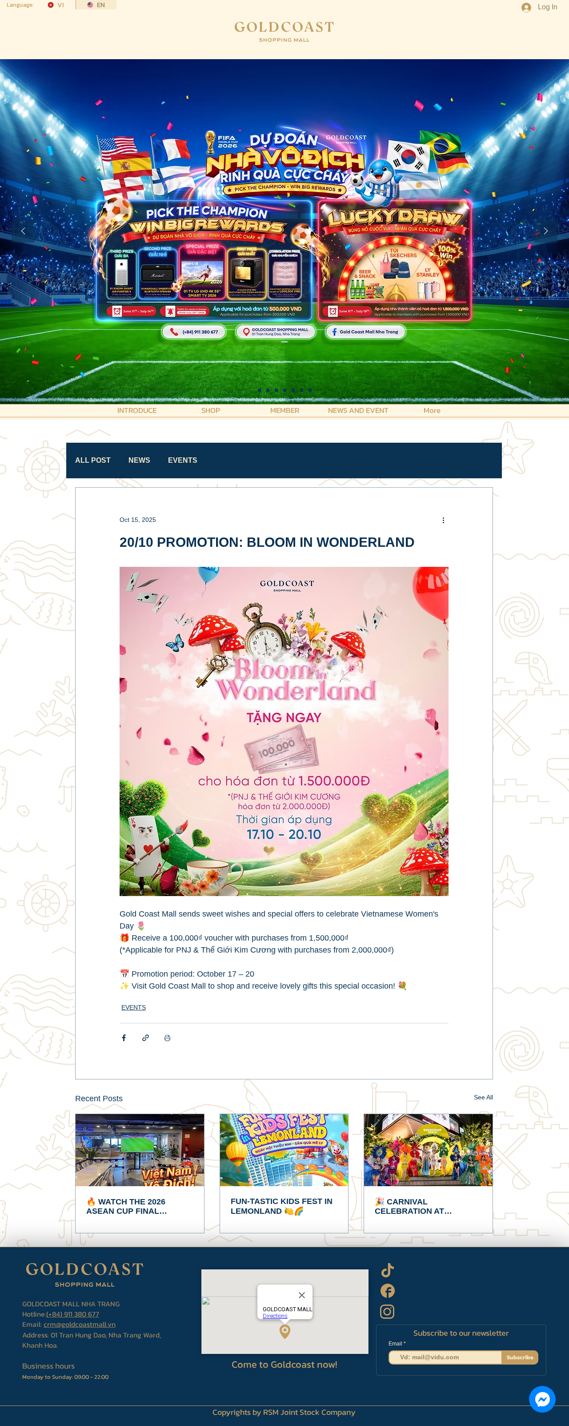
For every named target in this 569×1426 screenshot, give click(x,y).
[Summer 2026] (284, 390)
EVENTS (182, 460)
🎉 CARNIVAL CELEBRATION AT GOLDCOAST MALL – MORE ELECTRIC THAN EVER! (420, 1206)
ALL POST (93, 460)
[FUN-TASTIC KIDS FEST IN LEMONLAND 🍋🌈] (284, 1150)
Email (396, 1343)
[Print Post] (167, 1038)
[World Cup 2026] (276, 390)
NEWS (139, 460)
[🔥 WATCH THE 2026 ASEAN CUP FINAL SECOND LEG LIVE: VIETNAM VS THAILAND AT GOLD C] (140, 1150)
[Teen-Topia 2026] (267, 390)
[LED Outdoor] (301, 390)
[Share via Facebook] (124, 1038)
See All (483, 1097)
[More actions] (443, 519)
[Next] (545, 231)
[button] (137, 409)
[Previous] (23, 231)
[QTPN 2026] (293, 390)
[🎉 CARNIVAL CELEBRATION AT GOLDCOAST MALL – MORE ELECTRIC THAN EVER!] (428, 1150)
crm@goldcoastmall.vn (80, 1324)
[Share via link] (145, 1038)
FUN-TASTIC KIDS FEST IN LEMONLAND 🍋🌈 (282, 1206)
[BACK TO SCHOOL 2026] (259, 390)
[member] (310, 390)
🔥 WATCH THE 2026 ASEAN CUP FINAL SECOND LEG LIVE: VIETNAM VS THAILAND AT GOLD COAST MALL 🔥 (138, 1206)
